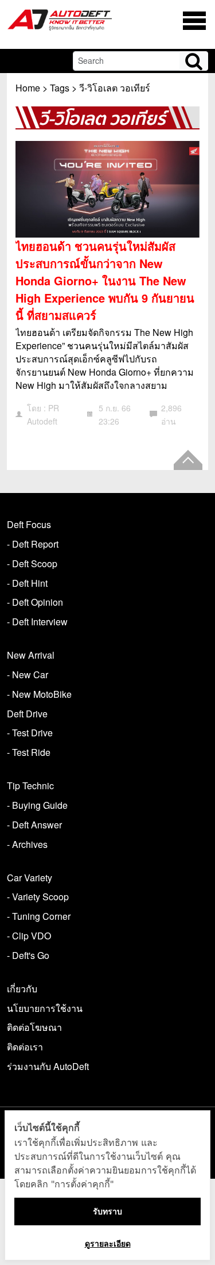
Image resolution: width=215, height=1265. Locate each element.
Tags (59, 87)
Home (27, 87)
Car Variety (29, 877)
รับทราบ (107, 1211)
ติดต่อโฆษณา (34, 1027)
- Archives (27, 844)
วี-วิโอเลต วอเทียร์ (114, 87)
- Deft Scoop (32, 563)
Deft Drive (27, 713)
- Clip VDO (29, 935)
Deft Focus (29, 524)
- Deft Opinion (35, 602)
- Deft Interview (37, 621)
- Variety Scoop (38, 896)
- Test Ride (28, 752)
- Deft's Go (28, 955)
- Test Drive (30, 732)
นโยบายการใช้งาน (45, 1008)
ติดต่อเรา (25, 1046)
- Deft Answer (34, 824)
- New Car (27, 674)
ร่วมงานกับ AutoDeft (48, 1066)
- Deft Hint (27, 583)
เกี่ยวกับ (22, 988)
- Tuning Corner (39, 916)
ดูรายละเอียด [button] (108, 1243)
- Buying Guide (37, 805)
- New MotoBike (39, 694)
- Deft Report (32, 544)
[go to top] (188, 460)
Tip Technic (30, 785)
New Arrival (30, 655)
